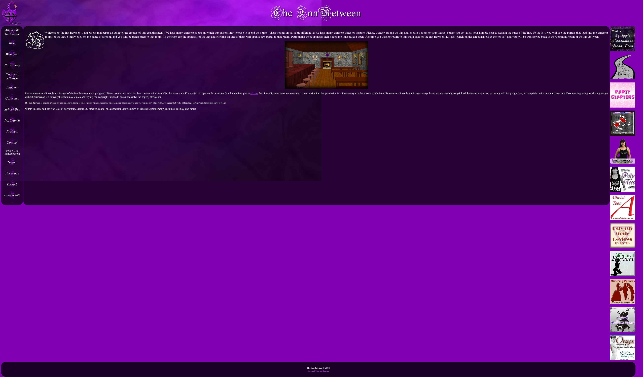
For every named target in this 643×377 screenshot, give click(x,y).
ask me (254, 93)
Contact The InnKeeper (318, 370)
